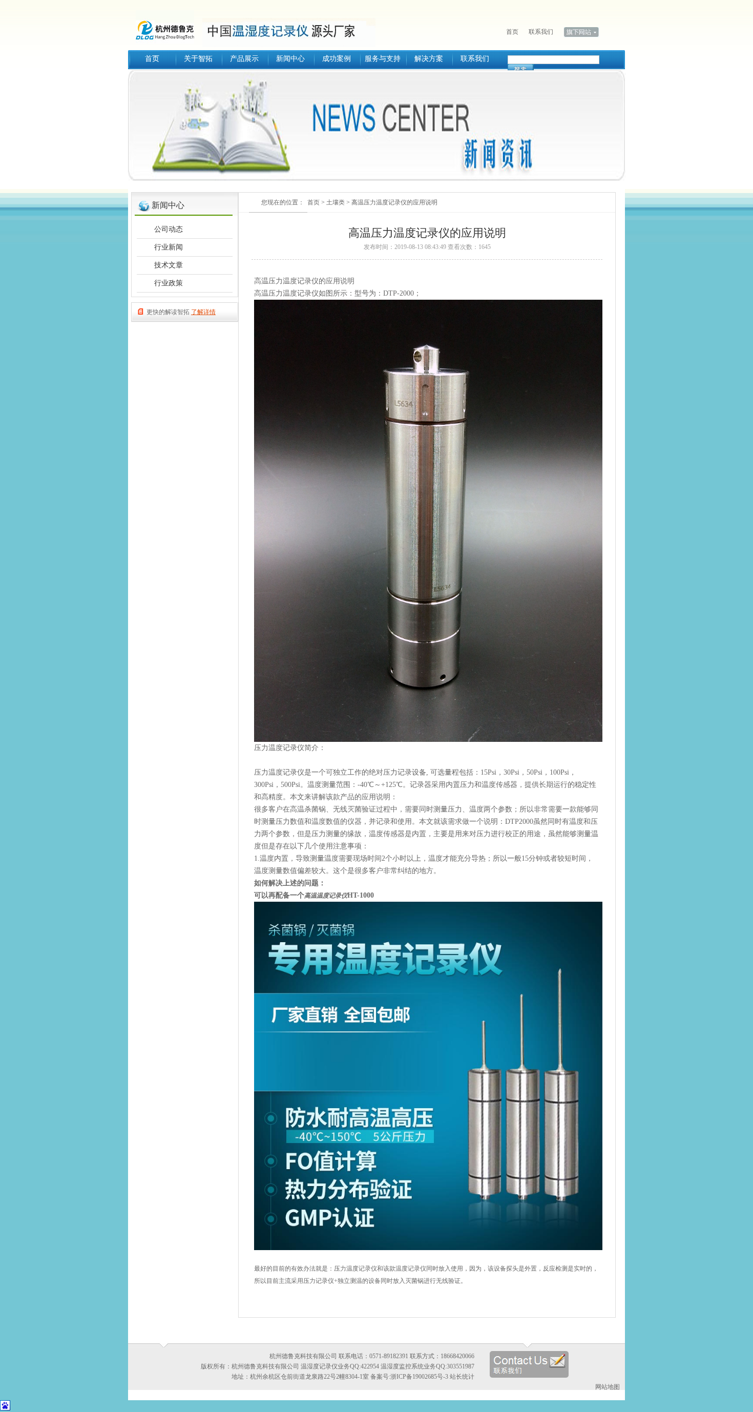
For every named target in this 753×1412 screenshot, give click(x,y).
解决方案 (428, 59)
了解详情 (203, 312)
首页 (512, 31)
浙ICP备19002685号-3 (419, 1376)
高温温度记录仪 (325, 895)
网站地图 (607, 1386)
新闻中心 (290, 59)
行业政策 (168, 283)
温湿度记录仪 (169, 25)
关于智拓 (198, 59)
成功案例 (336, 59)
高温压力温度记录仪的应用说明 (394, 202)
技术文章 (168, 265)
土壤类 (335, 202)
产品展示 (244, 59)
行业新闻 (168, 247)
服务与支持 (383, 59)
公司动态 (168, 229)
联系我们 (541, 31)
